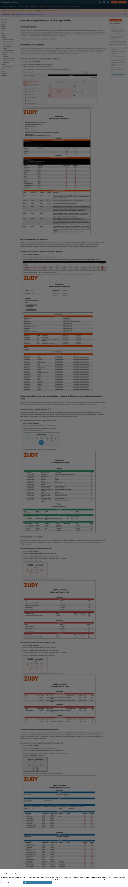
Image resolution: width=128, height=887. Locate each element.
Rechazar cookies (45, 883)
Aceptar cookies (29, 883)
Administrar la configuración (12, 883)
